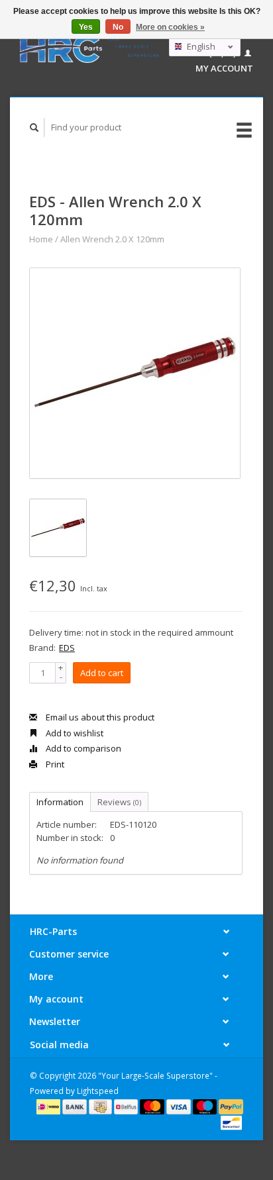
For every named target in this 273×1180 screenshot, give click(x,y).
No (118, 27)
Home (41, 239)
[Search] (34, 127)
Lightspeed (98, 1090)
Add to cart (101, 673)
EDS (67, 648)
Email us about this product (99, 717)
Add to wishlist (73, 733)
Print (54, 764)
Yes (86, 27)
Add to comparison (82, 748)
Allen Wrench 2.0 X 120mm (112, 239)
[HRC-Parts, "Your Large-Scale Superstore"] (89, 48)
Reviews (119, 802)
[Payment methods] (49, 1106)
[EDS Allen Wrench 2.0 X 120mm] (135, 373)
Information (59, 802)
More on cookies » (170, 27)
